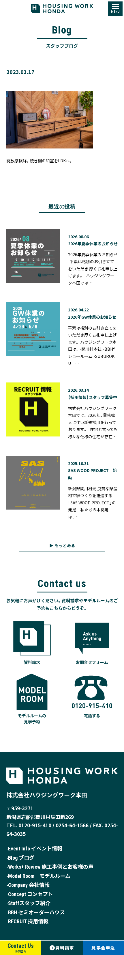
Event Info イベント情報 (35, 849)
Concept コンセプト (30, 894)
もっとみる (65, 545)
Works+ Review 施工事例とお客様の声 (50, 867)
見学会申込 (103, 948)
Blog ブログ (21, 858)
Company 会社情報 (29, 885)
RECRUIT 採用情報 (28, 921)
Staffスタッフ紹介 (29, 903)
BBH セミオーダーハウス (36, 912)
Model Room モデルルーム (39, 876)
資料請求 (63, 948)
